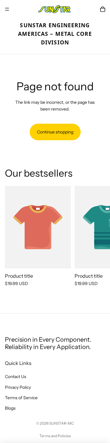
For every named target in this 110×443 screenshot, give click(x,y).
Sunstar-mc (61, 423)
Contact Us (15, 377)
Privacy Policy (18, 387)
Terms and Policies (55, 436)
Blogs (10, 408)
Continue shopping (55, 132)
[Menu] (7, 9)
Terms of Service (21, 397)
